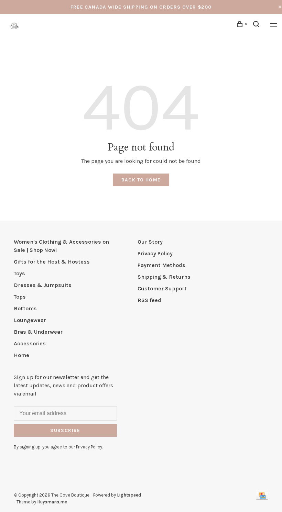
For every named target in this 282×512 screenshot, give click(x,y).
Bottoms (25, 308)
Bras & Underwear (38, 332)
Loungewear (30, 320)
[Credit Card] (262, 497)
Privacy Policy (155, 253)
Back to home (141, 180)
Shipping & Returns (164, 277)
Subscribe (65, 430)
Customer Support (162, 288)
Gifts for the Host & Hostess (52, 261)
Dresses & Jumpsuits (43, 285)
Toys (19, 273)
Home (21, 355)
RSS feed (149, 300)
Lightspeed (129, 495)
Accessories (30, 343)
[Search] (257, 25)
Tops (20, 296)
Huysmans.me (52, 501)
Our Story (150, 241)
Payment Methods (161, 265)
